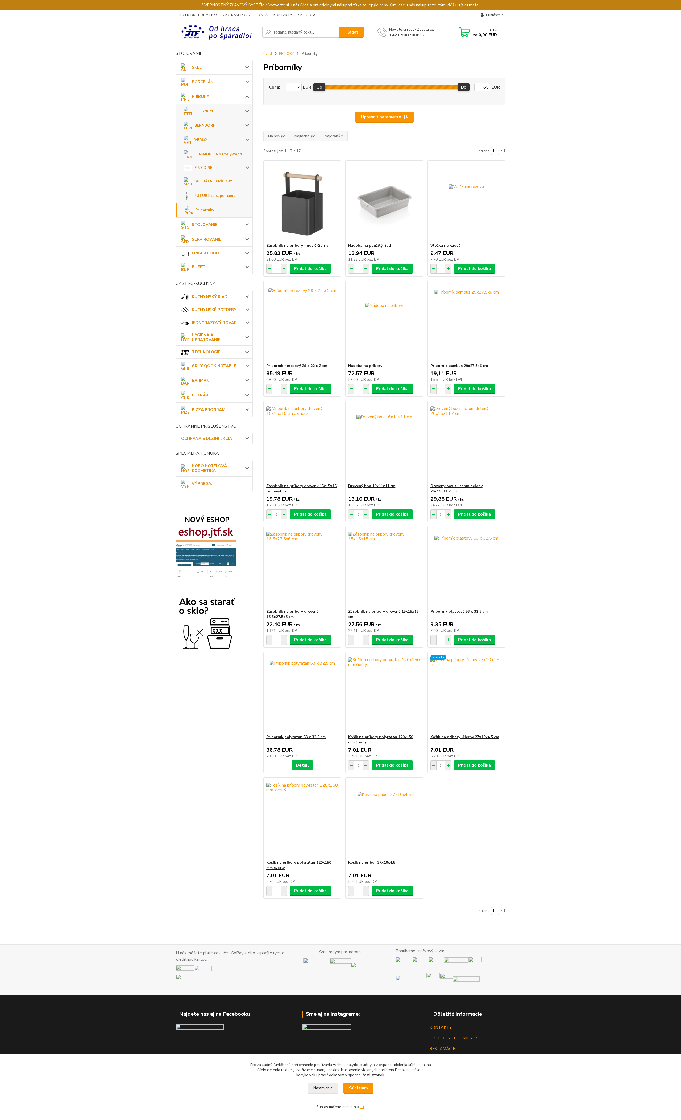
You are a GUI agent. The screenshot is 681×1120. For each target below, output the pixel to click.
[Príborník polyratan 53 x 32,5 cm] (302, 693)
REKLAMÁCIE (442, 1048)
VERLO (200, 139)
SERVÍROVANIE (206, 239)
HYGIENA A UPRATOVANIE (206, 337)
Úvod (267, 53)
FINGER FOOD (205, 253)
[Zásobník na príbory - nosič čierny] (302, 201)
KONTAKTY (282, 15)
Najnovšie (276, 136)
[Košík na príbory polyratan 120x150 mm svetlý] (302, 818)
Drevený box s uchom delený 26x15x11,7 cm (456, 488)
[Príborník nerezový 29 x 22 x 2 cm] (302, 322)
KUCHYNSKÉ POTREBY (214, 309)
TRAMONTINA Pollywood (218, 154)
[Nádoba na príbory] (384, 322)
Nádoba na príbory (365, 365)
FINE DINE (203, 167)
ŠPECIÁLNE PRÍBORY (213, 181)
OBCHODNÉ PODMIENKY (198, 15)
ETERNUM (203, 111)
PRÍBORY (200, 96)
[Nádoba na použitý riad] (384, 201)
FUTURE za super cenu (214, 195)
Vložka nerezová (445, 245)
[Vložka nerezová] (466, 201)
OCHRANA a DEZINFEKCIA (206, 438)
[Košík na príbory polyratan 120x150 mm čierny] (384, 693)
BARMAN (200, 380)
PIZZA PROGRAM (208, 409)
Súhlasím (358, 1088)
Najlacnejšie (304, 136)
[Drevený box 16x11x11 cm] (384, 442)
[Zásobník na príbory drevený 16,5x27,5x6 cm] (302, 567)
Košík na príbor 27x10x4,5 (371, 862)
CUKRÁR (200, 395)
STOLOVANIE (205, 224)
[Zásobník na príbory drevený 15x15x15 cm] (384, 567)
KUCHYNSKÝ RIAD (209, 296)
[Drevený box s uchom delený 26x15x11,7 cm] (466, 442)
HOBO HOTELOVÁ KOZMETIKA (209, 468)
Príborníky (204, 209)
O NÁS (263, 15)
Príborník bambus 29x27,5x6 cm (459, 365)
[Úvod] (217, 32)
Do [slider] (463, 87)
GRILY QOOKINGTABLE (214, 366)
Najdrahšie (333, 136)
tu (362, 1106)
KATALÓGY (307, 15)
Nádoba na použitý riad (369, 245)
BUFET (198, 267)
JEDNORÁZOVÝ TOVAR (214, 322)
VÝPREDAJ (202, 483)
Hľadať (351, 32)
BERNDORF (204, 125)
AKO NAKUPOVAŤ (237, 15)
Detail (302, 765)
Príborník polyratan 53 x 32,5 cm (296, 736)
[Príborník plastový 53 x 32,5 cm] (466, 567)
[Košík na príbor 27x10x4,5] (384, 818)
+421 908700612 (407, 35)
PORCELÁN (203, 82)
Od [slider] (319, 87)
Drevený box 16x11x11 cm (371, 485)
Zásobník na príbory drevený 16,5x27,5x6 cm (292, 614)
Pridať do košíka (310, 268)
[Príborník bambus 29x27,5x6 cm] (466, 322)
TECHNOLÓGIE (206, 352)
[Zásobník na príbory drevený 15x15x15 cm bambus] (302, 442)
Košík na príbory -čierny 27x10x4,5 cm (464, 736)
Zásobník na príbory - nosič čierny (297, 245)
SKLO (197, 67)
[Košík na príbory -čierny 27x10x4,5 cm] (466, 693)
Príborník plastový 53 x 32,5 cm (459, 611)
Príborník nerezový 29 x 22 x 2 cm (296, 365)
